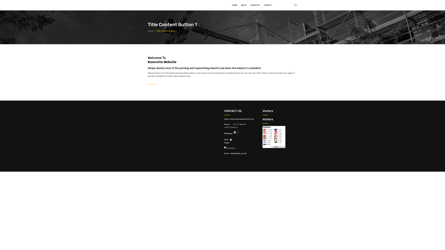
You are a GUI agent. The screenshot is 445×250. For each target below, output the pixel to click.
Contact (268, 5)
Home (234, 5)
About (244, 5)
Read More (152, 84)
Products (255, 5)
